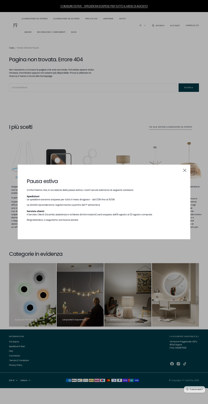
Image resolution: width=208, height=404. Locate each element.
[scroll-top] (201, 397)
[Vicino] (184, 170)
